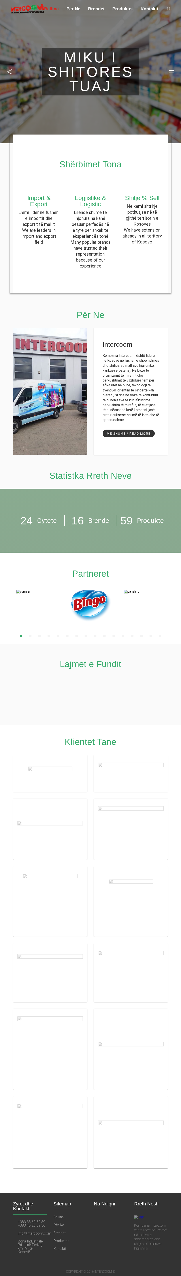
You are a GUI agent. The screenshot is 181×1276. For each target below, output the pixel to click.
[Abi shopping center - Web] (50, 972)
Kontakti (149, 8)
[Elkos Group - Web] (50, 1132)
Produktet (122, 8)
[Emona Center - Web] (131, 773)
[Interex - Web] (50, 829)
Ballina (51, 8)
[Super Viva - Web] (131, 901)
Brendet (96, 8)
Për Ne (73, 8)
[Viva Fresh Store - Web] (131, 972)
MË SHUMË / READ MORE (129, 433)
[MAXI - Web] (131, 1132)
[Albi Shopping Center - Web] (131, 829)
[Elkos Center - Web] (131, 1049)
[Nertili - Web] (50, 901)
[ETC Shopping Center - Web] (50, 1049)
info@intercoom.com (34, 1233)
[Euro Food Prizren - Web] (50, 773)
